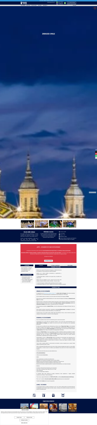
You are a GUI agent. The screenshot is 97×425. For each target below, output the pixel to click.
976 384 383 (60, 3)
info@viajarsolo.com (51, 2)
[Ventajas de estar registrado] (95, 8)
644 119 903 (60, 2)
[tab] (41, 265)
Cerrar (47, 409)
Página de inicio (49, 260)
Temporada (45, 5)
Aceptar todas (19, 417)
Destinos (39, 5)
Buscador (74, 5)
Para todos (28, 5)
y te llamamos (55, 0)
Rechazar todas (29, 417)
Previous (21, 224)
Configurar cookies (24, 420)
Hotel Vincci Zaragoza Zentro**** (50, 293)
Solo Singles (23, 5)
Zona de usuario (72, 2)
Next (75, 224)
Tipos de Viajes (33, 5)
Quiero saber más (24, 422)
